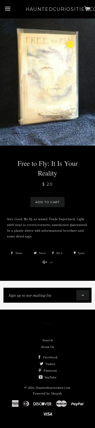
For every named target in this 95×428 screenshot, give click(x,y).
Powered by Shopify (47, 393)
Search (47, 340)
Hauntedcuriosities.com (48, 9)
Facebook (50, 357)
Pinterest (50, 371)
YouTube (50, 377)
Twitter (49, 364)
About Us (47, 347)
